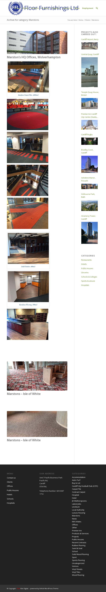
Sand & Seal (77, 548)
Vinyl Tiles (76, 572)
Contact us (11, 478)
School (75, 551)
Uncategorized (78, 563)
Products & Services (80, 533)
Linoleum (76, 507)
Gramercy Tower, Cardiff (88, 217)
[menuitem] (17, 8)
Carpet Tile (76, 489)
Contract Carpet (78, 492)
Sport (74, 557)
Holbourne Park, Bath (88, 195)
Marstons (76, 515)
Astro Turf (76, 480)
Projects (75, 536)
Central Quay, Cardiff (90, 54)
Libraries (85, 272)
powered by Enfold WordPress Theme (44, 588)
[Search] (97, 8)
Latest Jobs (76, 504)
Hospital (75, 495)
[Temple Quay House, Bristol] (89, 103)
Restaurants (86, 260)
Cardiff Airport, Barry (89, 39)
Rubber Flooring (78, 545)
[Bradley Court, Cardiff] (89, 164)
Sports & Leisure (88, 281)
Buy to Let (76, 483)
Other (74, 527)
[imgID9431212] (37, 42)
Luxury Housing (78, 512)
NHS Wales (76, 521)
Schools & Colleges (89, 277)
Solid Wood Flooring (80, 554)
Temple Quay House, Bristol (90, 93)
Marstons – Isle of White (24, 394)
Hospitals (85, 285)
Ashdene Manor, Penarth (88, 179)
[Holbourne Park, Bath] (89, 205)
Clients (10, 482)
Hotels (84, 264)
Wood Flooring (78, 575)
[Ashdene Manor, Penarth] (89, 186)
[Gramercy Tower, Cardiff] (89, 233)
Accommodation (78, 477)
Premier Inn (77, 530)
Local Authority (78, 510)
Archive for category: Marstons (23, 19)
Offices (10, 486)
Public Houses (87, 268)
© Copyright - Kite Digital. (18, 588)
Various (75, 566)
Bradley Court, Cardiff (87, 151)
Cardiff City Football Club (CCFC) (85, 486)
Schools (10, 499)
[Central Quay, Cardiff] (89, 72)
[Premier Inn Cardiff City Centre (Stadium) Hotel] (89, 124)
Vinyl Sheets (77, 569)
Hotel (74, 498)
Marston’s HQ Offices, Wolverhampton (34, 57)
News (74, 518)
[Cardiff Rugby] (89, 141)
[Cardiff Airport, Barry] (89, 45)
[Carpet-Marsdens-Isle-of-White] (37, 424)
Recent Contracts (79, 542)
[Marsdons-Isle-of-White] (37, 376)
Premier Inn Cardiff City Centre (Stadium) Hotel (90, 116)
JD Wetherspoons (79, 501)
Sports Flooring (78, 560)
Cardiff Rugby (87, 134)
